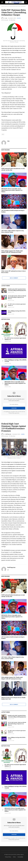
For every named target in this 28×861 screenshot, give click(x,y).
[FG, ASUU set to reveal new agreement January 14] (4, 305)
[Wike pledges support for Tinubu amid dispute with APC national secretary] (14, 242)
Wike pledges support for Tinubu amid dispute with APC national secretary (12, 251)
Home (2, 6)
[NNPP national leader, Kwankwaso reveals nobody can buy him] (14, 159)
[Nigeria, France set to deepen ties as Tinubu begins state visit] (14, 688)
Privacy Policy (11, 413)
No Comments (5, 20)
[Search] (26, 2)
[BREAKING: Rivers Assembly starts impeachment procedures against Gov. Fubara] (14, 180)
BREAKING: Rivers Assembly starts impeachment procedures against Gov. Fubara (12, 190)
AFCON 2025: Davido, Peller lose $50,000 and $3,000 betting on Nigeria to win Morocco (17, 297)
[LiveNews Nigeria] (14, 2)
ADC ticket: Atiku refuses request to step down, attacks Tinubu (12, 231)
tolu (6, 18)
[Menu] (2, 2)
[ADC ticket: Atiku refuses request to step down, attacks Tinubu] (14, 222)
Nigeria (23, 434)
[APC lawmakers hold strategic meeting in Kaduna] (14, 201)
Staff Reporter (8, 434)
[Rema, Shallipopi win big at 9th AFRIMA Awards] (4, 312)
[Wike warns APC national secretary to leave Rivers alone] (14, 262)
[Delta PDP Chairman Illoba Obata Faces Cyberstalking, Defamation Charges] (14, 31)
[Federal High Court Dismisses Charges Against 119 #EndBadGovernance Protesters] (14, 447)
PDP (3, 134)
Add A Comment (14, 277)
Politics (19, 18)
